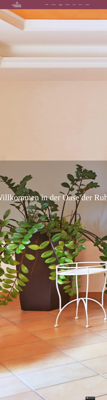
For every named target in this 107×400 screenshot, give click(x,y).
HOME (46, 4)
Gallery (74, 4)
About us (80, 4)
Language (87, 4)
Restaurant (67, 4)
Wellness (60, 4)
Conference (53, 4)
